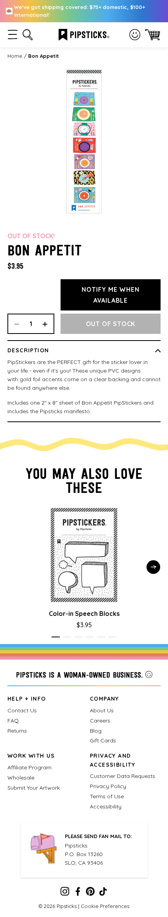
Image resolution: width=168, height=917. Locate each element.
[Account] (134, 34)
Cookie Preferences (105, 906)
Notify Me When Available (110, 294)
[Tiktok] (103, 893)
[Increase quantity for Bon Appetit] (48, 324)
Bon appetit (43, 56)
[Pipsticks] (84, 33)
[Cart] (152, 34)
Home (14, 56)
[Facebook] (77, 893)
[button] (13, 34)
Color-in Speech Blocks (84, 613)
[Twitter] (90, 893)
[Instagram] (65, 893)
